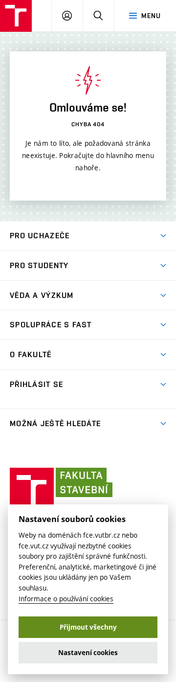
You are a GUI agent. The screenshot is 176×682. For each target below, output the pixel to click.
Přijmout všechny (88, 627)
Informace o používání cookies (66, 598)
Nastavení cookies (88, 652)
